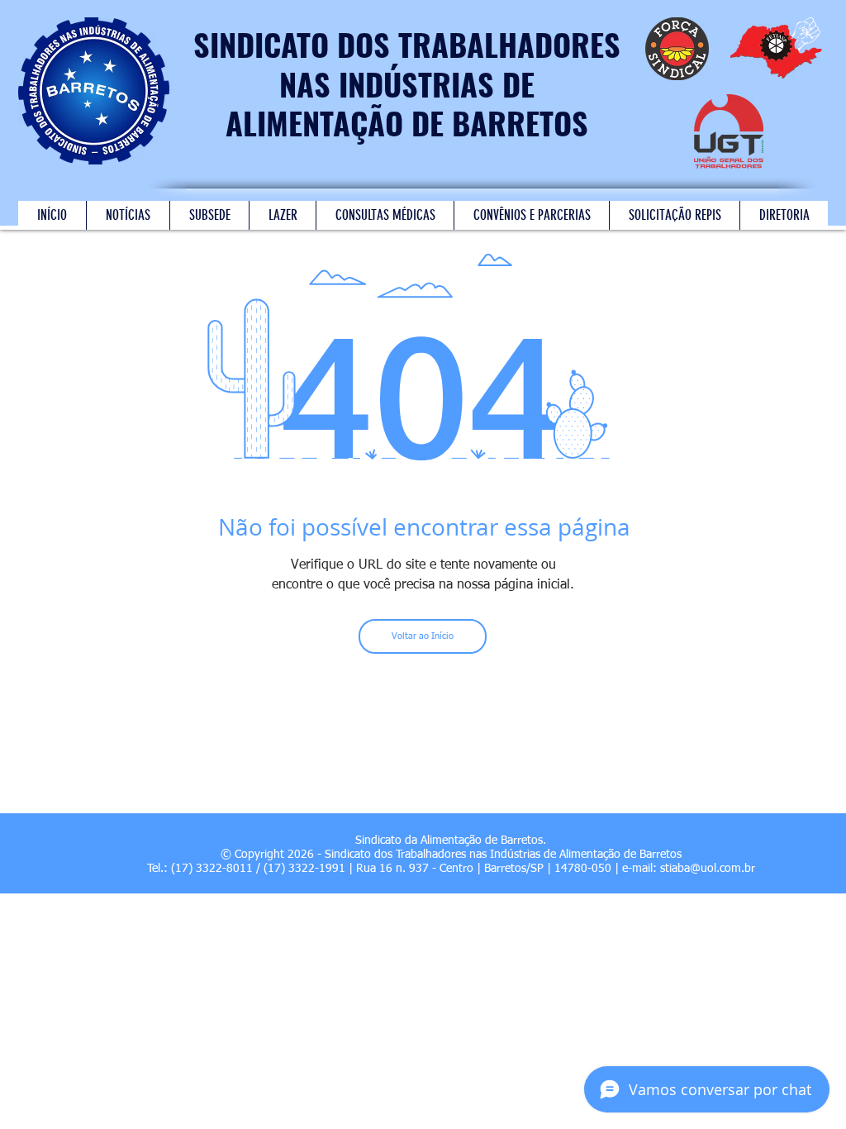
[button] (282, 215)
